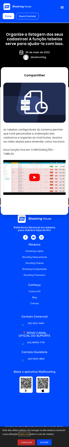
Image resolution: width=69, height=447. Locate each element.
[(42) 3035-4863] (23, 360)
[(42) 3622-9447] (23, 325)
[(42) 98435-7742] (23, 344)
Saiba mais (24, 434)
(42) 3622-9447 (36, 323)
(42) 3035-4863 (36, 358)
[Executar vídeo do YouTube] (34, 177)
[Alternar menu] (62, 7)
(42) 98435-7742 (36, 342)
